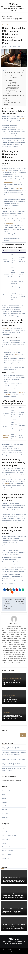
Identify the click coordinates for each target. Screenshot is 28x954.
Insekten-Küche (6, 839)
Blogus (21, 949)
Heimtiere (11, 80)
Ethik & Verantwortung (12, 24)
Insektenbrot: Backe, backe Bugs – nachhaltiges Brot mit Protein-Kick (13, 927)
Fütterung (21, 118)
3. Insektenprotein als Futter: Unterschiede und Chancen (13, 86)
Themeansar (14, 952)
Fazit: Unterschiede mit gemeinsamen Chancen (13, 99)
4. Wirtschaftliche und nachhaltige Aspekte (14, 92)
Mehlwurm (4, 843)
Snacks (21, 392)
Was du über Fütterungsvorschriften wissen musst (15, 73)
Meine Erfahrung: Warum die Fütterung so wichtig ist (14, 96)
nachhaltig (9, 567)
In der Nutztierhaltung (13, 88)
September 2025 (6, 790)
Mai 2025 (4, 802)
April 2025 (4, 806)
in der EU (4, 170)
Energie (7, 483)
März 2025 (4, 809)
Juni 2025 (4, 798)
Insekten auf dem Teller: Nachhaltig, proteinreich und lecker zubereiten (12, 682)
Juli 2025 (4, 794)
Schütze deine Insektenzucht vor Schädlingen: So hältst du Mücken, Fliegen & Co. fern (13, 699)
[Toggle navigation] (2, 6)
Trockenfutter (7, 394)
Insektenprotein (6, 328)
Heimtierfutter (9, 223)
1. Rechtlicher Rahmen (12, 77)
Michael (9, 46)
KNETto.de (13, 4)
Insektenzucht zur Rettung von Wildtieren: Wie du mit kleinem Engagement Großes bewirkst (12, 716)
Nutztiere (10, 79)
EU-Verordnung (8, 182)
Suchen (4, 730)
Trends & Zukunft (6, 854)
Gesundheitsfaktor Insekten (14, 678)
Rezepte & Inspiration (7, 850)
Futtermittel (18, 188)
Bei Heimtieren (12, 90)
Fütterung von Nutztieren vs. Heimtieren (14, 75)
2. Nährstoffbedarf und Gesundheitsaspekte (12, 83)
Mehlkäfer (17, 354)
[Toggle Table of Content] (22, 70)
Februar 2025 (5, 813)
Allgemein (4, 24)
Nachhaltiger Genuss (7, 846)
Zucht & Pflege (11, 695)
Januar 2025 (5, 817)
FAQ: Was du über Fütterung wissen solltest (13, 103)
